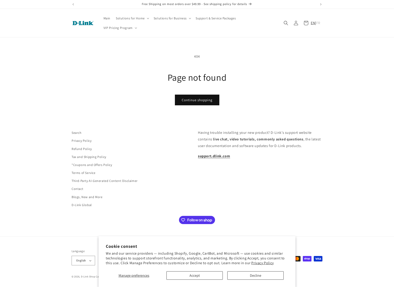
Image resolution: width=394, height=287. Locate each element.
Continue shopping (197, 100)
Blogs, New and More (87, 197)
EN (313, 23)
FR (318, 23)
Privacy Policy (262, 263)
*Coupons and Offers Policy (92, 165)
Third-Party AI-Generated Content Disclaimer (105, 181)
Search (77, 133)
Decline (255, 275)
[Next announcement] (321, 4)
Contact (77, 189)
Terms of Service (84, 173)
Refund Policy (82, 149)
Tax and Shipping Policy (89, 157)
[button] (132, 18)
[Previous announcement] (73, 4)
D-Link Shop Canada (93, 276)
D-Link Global (82, 205)
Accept (194, 275)
